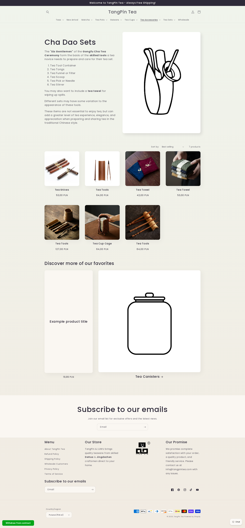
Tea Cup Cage (102, 243)
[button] (48, 12)
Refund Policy (52, 454)
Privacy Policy (52, 469)
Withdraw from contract (18, 523)
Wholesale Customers (56, 463)
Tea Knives (62, 189)
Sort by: (155, 146)
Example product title (69, 322)
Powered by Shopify (192, 517)
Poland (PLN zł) (56, 515)
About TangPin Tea (55, 449)
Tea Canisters (147, 377)
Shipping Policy (52, 459)
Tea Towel (142, 189)
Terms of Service (54, 474)
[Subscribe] (145, 427)
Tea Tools (102, 189)
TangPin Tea (179, 517)
